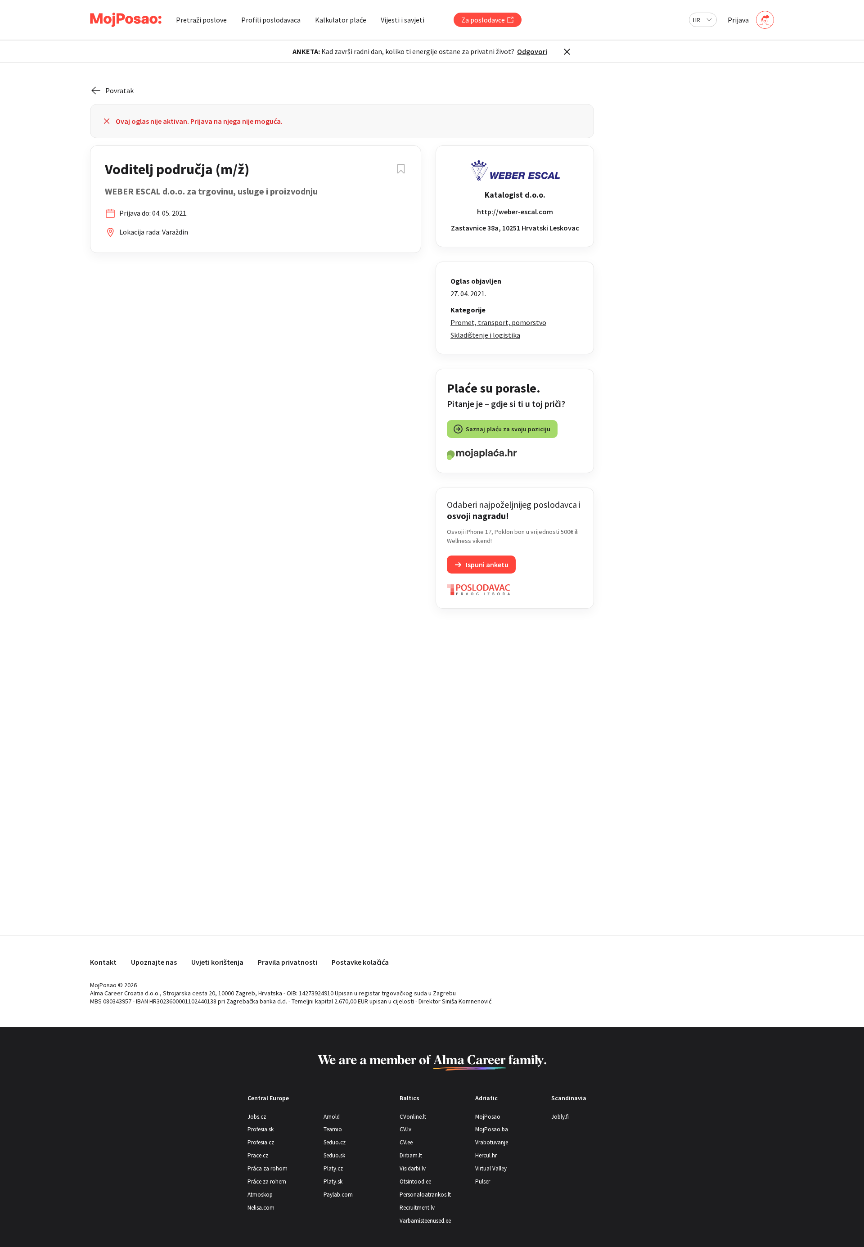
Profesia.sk (261, 1129)
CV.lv (405, 1129)
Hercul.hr (486, 1155)
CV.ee (406, 1142)
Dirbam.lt (411, 1155)
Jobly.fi (560, 1116)
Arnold (332, 1116)
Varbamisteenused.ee (425, 1220)
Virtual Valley (491, 1168)
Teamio (333, 1129)
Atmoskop (260, 1194)
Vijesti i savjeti (402, 19)
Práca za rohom (268, 1168)
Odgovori (532, 51)
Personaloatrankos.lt (425, 1194)
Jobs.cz (257, 1116)
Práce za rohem (267, 1181)
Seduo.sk (334, 1155)
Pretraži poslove (201, 19)
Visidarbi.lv (413, 1168)
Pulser (482, 1181)
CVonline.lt (413, 1116)
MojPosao (487, 1116)
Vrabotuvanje (491, 1142)
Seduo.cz (335, 1142)
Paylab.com (338, 1194)
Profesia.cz (261, 1142)
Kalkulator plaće (340, 19)
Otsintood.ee (415, 1181)
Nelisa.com (261, 1207)
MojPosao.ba (491, 1129)
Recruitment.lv (417, 1207)
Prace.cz (258, 1155)
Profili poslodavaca (271, 19)
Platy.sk (333, 1181)
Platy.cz (333, 1168)
